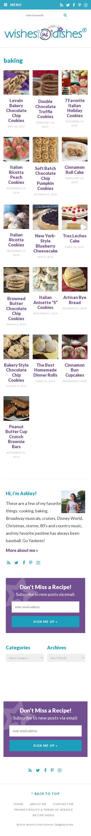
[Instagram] (86, 5)
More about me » (22, 550)
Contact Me (63, 804)
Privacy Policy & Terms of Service (43, 809)
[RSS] (62, 5)
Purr (69, 824)
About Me (38, 804)
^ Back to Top (45, 794)
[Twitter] (68, 5)
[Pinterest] (80, 5)
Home (18, 804)
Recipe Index (43, 815)
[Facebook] (74, 5)
